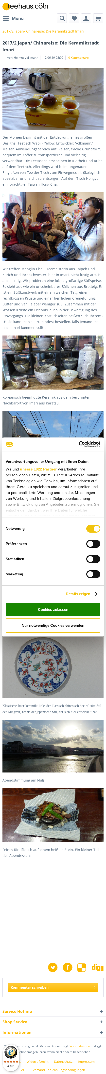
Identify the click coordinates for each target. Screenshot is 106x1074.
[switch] (93, 544)
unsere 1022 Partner (38, 469)
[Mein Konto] (86, 18)
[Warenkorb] (98, 18)
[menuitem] (13, 18)
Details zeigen (78, 594)
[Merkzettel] (74, 18)
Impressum (86, 1061)
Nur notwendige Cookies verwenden (53, 625)
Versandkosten (80, 1046)
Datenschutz (63, 1061)
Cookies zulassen (53, 609)
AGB (24, 1070)
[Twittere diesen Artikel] (55, 967)
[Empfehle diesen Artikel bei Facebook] (70, 967)
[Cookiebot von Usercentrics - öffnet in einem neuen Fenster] (78, 444)
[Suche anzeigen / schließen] (62, 18)
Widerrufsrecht (38, 1061)
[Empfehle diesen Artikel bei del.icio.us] (84, 967)
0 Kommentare (78, 58)
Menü (18, 18)
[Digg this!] (98, 967)
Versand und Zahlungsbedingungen (59, 1070)
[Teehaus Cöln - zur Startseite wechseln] (27, 6)
